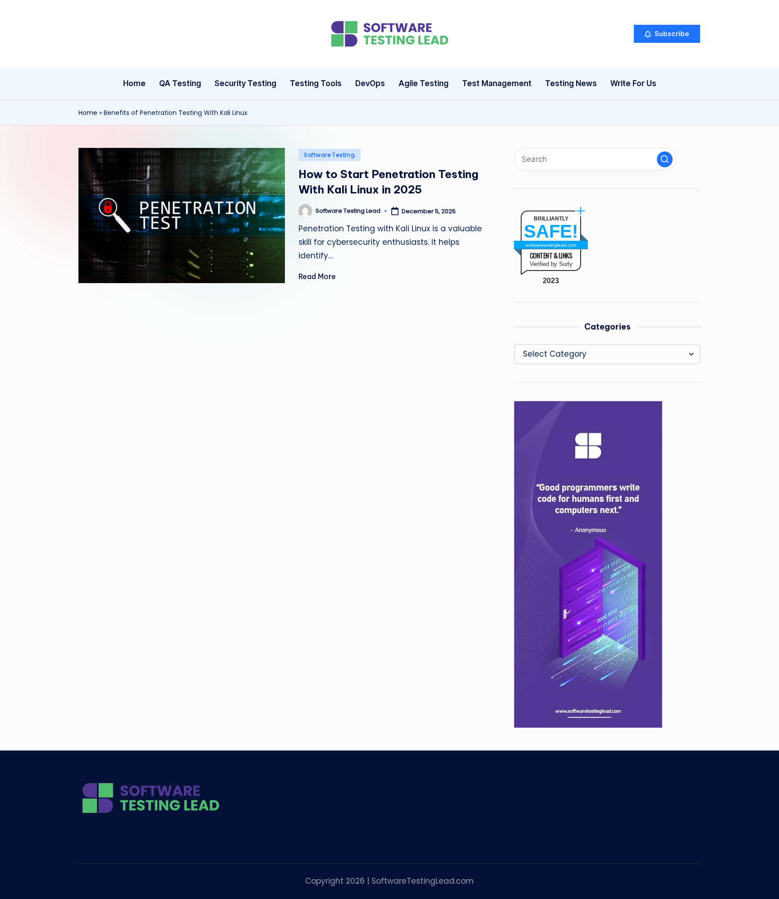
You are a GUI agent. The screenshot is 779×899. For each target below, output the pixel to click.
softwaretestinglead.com (551, 245)
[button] (667, 33)
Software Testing (329, 155)
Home (87, 112)
